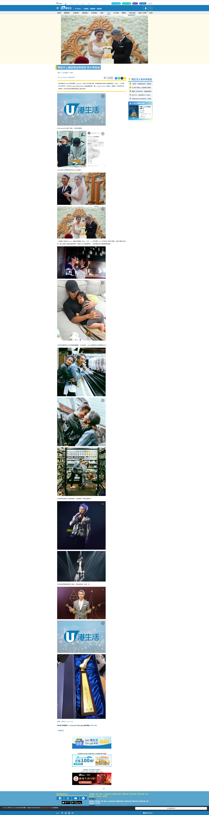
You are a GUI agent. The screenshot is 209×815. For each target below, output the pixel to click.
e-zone (95, 3)
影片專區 (116, 13)
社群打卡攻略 (127, 3)
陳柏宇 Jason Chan (67, 721)
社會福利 (105, 796)
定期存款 (99, 8)
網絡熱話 (61, 730)
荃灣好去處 (133, 794)
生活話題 (65, 73)
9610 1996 (93, 725)
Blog (89, 3)
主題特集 (151, 13)
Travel (71, 3)
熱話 (71, 73)
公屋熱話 (86, 8)
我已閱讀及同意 (171, 808)
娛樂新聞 (92, 8)
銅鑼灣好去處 (116, 794)
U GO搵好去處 (117, 3)
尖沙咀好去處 (107, 794)
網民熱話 (91, 801)
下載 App (143, 3)
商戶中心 (135, 3)
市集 (97, 794)
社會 (146, 794)
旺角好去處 (140, 794)
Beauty (83, 3)
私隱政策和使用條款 (46, 807)
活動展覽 (92, 794)
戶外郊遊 (98, 796)
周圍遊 (124, 13)
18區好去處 (132, 13)
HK (65, 3)
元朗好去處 (125, 794)
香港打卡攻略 (142, 13)
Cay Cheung (63, 77)
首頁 (58, 73)
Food (77, 3)
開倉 (100, 794)
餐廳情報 (92, 796)
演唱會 (59, 13)
